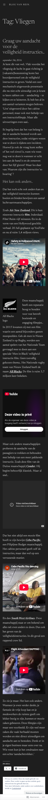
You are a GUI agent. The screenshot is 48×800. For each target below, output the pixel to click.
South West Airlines (23, 618)
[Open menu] (4, 4)
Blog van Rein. (19, 5)
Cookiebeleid (16, 788)
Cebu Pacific (33, 540)
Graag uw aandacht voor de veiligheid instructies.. (23, 47)
